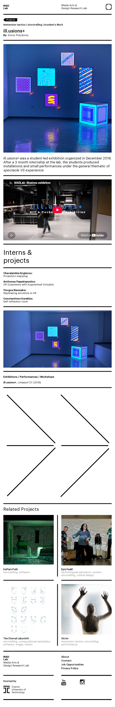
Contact (66, 660)
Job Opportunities (72, 664)
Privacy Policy (70, 668)
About (65, 656)
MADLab (6, 6)
